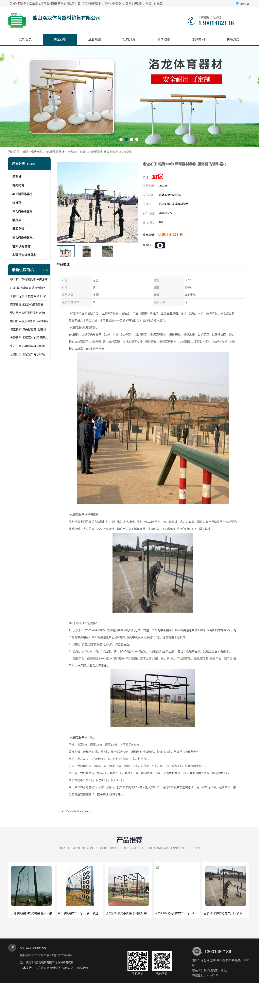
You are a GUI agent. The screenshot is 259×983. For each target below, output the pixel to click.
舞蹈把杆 (18, 185)
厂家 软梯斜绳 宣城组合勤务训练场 (29, 287)
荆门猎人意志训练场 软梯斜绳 (29, 321)
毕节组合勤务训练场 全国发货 (29, 279)
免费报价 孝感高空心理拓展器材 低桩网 (29, 337)
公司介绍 (129, 39)
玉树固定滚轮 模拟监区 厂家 (28, 296)
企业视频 (94, 39)
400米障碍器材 (55, 151)
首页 (25, 151)
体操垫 (16, 202)
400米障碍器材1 (23, 237)
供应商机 (59, 39)
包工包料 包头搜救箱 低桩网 (28, 329)
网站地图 (83, 967)
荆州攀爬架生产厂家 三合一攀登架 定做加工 (37, 913)
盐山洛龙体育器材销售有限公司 (38, 962)
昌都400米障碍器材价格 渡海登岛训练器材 (230, 913)
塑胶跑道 (18, 228)
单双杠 (16, 176)
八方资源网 (42, 967)
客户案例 (198, 39)
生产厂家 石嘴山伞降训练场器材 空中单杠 (29, 346)
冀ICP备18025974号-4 (59, 955)
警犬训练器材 (21, 246)
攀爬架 (16, 220)
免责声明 (56, 967)
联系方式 (232, 39)
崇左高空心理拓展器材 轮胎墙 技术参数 (29, 312)
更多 (45, 269)
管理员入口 (69, 967)
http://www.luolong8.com (75, 811)
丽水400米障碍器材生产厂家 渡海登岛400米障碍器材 (188, 913)
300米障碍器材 (22, 211)
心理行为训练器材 (24, 255)
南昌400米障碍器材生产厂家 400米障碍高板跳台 (136, 913)
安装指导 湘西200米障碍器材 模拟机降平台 (29, 304)
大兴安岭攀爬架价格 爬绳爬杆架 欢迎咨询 (84, 913)
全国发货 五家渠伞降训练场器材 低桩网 (29, 354)
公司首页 (25, 39)
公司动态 (163, 39)
